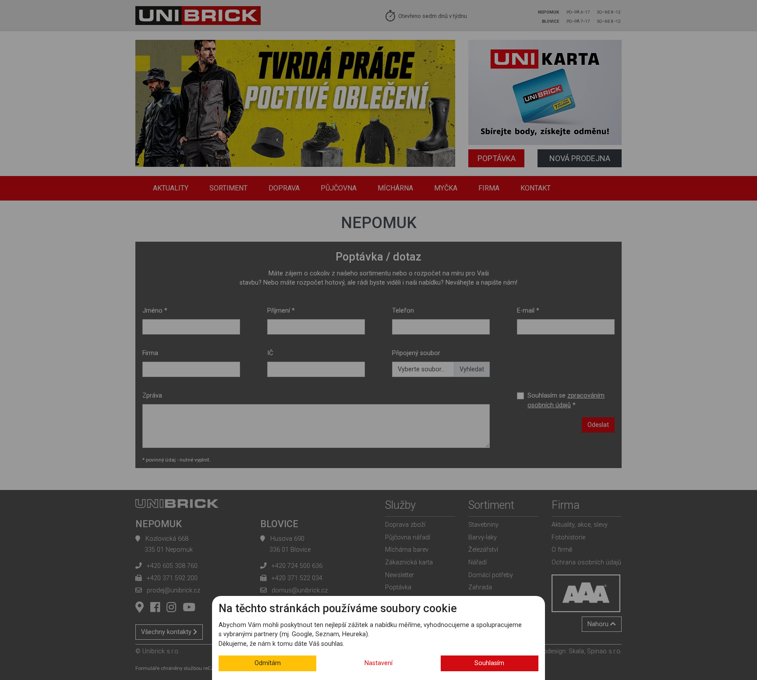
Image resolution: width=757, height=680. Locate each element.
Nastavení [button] (378, 663)
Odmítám (268, 663)
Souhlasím (489, 663)
